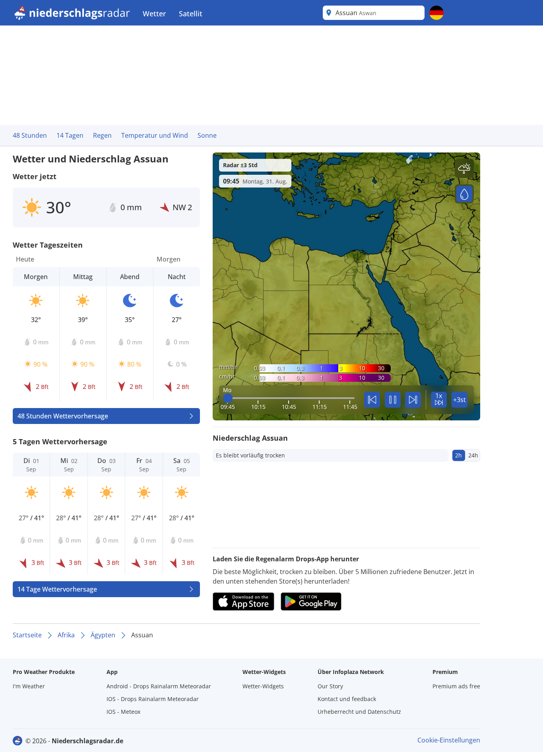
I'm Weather (29, 686)
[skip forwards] (413, 400)
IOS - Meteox (123, 711)
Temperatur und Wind (154, 135)
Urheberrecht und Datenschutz (359, 711)
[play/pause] (393, 400)
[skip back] (372, 400)
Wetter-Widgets (263, 686)
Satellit (190, 13)
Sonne (207, 135)
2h (458, 455)
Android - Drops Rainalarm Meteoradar (159, 686)
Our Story (330, 686)
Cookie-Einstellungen (448, 740)
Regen (102, 135)
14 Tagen (69, 135)
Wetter (154, 13)
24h (473, 455)
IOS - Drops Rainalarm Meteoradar (153, 699)
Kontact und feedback (347, 699)
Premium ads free (456, 686)
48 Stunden (30, 135)
